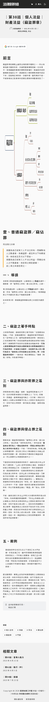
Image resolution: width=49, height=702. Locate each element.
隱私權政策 (18, 699)
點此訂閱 (12, 607)
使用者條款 (30, 699)
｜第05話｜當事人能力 (13, 657)
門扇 (18, 635)
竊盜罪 (8, 635)
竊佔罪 (39, 630)
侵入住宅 (8, 630)
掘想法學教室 (22, 31)
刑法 (29, 31)
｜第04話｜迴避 (10, 676)
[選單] (45, 4)
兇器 (20, 630)
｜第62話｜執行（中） (13, 667)
